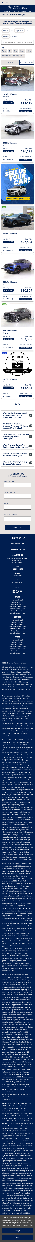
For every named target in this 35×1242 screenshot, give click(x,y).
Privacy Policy (28, 1225)
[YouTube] (21, 591)
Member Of (16, 549)
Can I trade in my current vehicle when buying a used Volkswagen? (16, 436)
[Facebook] (13, 591)
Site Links (16, 544)
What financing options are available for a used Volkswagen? (16, 446)
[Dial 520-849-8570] (7, 2)
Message (10, 514)
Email (9, 492)
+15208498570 (17, 569)
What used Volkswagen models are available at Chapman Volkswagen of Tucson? (15, 415)
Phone (6, 503)
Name (9, 481)
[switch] (32, 2)
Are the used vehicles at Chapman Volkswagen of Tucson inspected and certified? (15, 426)
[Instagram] (17, 591)
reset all (14, 36)
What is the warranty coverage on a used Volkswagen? (15, 463)
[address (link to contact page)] (2, 2)
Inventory (16, 538)
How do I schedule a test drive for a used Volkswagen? (15, 454)
